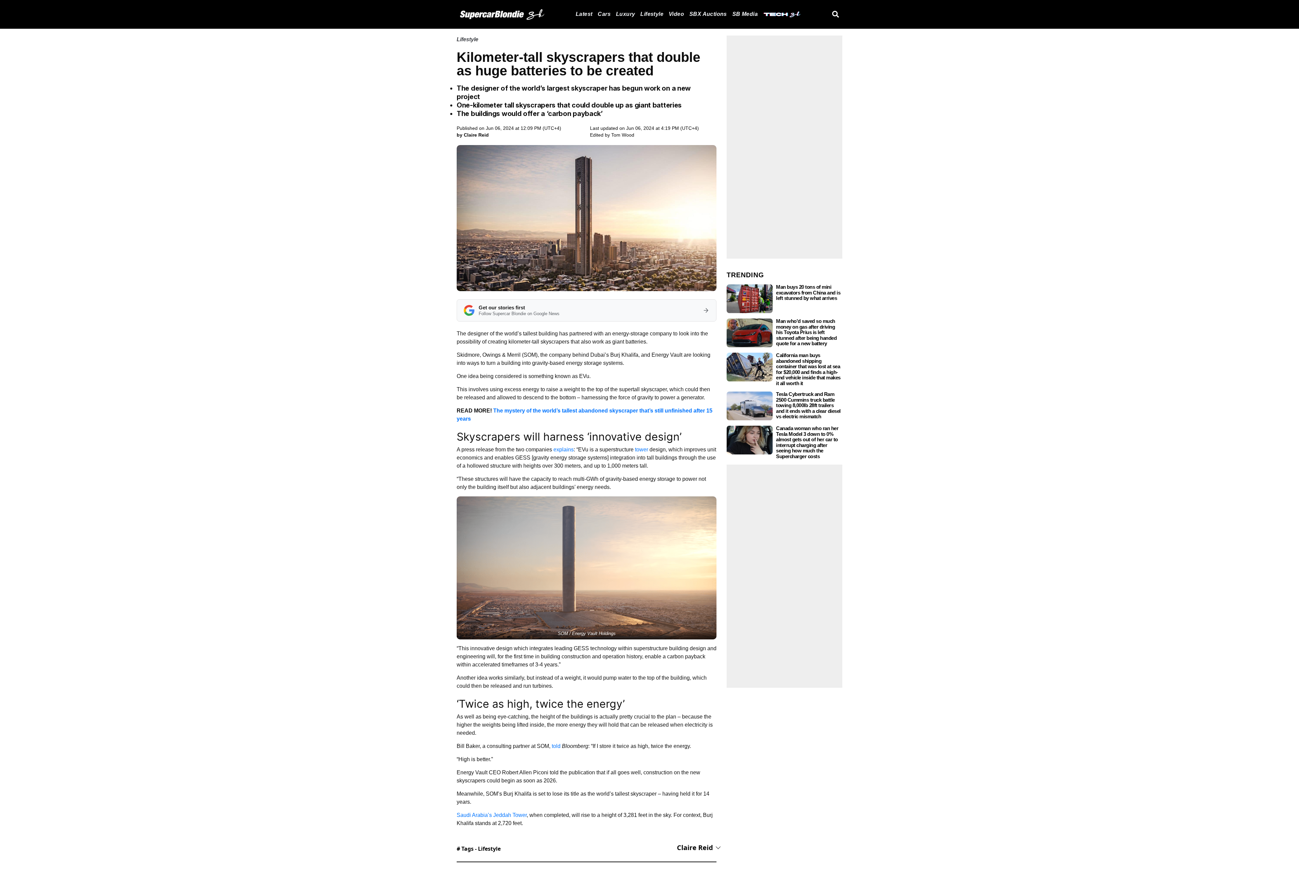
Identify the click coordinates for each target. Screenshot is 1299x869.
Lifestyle (651, 14)
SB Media (745, 14)
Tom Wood (622, 135)
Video (676, 14)
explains (563, 449)
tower (641, 449)
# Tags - (479, 848)
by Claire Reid (473, 135)
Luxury (625, 14)
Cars (604, 14)
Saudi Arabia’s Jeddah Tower (492, 815)
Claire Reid (695, 847)
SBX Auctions (708, 14)
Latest (584, 14)
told (556, 746)
